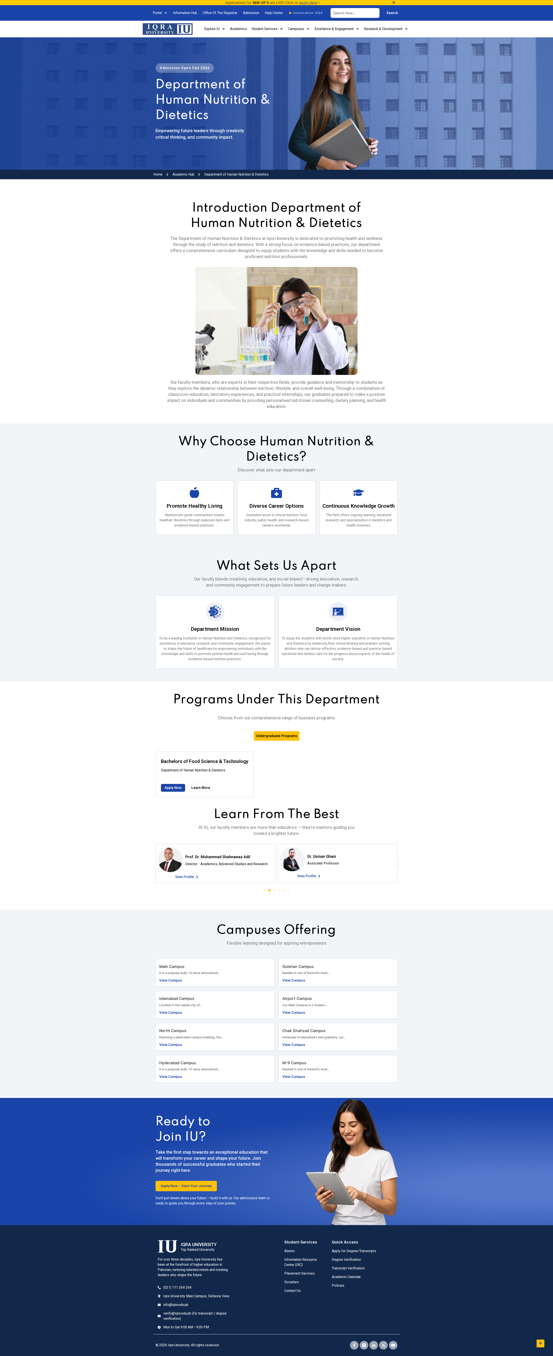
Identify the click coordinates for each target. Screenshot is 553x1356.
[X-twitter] (383, 1345)
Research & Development (383, 29)
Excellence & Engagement (334, 29)
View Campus (170, 980)
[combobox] (355, 13)
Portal (157, 13)
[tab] (276, 736)
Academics (238, 29)
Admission (251, 13)
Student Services (265, 29)
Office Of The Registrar (220, 13)
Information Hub (185, 13)
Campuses (296, 29)
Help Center (274, 13)
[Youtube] (393, 1345)
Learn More (200, 788)
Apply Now (308, 2)
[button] (158, 864)
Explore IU (212, 29)
